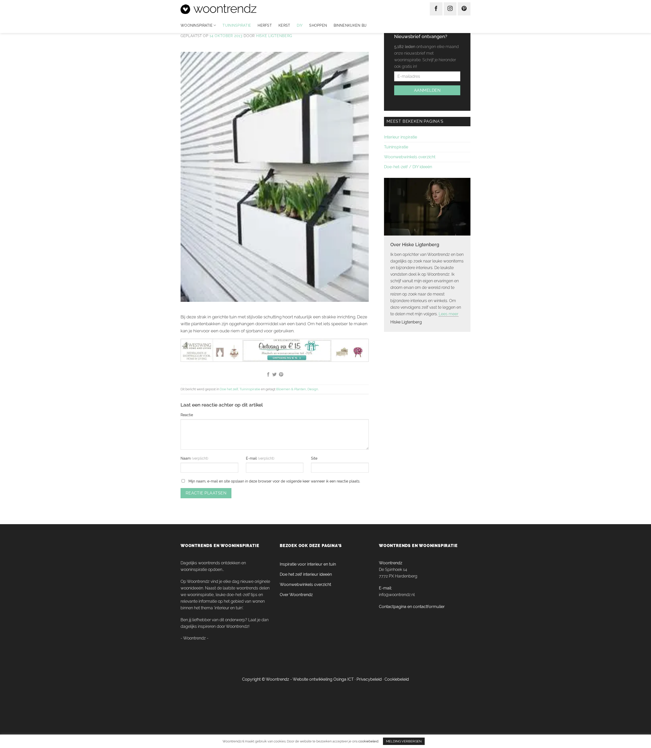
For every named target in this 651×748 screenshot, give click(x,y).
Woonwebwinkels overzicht (409, 156)
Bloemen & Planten (291, 389)
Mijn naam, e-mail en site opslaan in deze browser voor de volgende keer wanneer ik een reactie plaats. (274, 481)
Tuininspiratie (237, 25)
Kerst (284, 25)
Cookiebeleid (396, 679)
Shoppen (318, 25)
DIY (300, 25)
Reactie (187, 415)
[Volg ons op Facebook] (436, 8)
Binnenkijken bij (350, 25)
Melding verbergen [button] (404, 741)
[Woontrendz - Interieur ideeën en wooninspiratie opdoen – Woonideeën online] (234, 9)
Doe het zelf (229, 389)
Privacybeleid (369, 679)
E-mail (252, 458)
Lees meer (448, 313)
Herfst (265, 25)
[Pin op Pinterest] (281, 374)
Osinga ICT (343, 679)
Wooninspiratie (197, 25)
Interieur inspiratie (400, 137)
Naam (186, 458)
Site (314, 458)
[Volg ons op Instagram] (450, 8)
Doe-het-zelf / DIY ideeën (408, 166)
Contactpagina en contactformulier (412, 606)
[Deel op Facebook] (268, 374)
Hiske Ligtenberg (274, 36)
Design (312, 389)
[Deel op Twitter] (274, 374)
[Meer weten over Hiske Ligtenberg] (427, 206)
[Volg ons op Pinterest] (464, 8)
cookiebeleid (368, 741)
